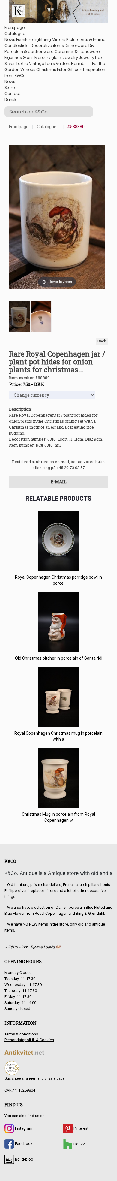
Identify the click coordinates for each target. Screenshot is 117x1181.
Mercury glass (48, 57)
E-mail (59, 481)
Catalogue (15, 33)
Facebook (23, 1143)
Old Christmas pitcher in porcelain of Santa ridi (58, 658)
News (9, 39)
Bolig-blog (23, 1159)
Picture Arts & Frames (87, 39)
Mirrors (58, 39)
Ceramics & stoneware (77, 51)
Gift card (76, 69)
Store (9, 87)
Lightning (42, 39)
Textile (22, 63)
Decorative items (47, 45)
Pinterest (80, 1128)
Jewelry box (90, 57)
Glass (28, 57)
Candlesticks (17, 45)
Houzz (79, 1144)
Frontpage (14, 27)
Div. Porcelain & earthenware (49, 48)
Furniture (24, 39)
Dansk (10, 99)
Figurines (13, 57)
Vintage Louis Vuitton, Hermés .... (60, 63)
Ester (62, 69)
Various (27, 69)
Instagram (23, 1128)
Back (102, 341)
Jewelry (70, 57)
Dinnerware (76, 45)
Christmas (46, 69)
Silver (9, 63)
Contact (12, 93)
